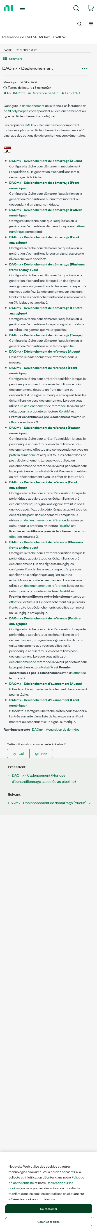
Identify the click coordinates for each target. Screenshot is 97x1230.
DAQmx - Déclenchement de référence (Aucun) (44, 351)
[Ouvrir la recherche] (79, 23)
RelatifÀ (64, 411)
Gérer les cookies (48, 1221)
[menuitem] (76, 9)
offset (13, 422)
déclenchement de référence (45, 405)
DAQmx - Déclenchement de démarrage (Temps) (46, 334)
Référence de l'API (45, 92)
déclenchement (33, 105)
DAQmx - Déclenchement (43, 124)
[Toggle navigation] (23, 8)
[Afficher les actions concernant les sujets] (84, 68)
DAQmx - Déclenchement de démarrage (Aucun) (45, 160)
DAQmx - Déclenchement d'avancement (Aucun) (45, 683)
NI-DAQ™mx (16, 92)
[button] (45, 58)
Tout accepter (48, 1208)
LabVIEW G (73, 92)
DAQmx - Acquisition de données (55, 729)
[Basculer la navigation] (91, 23)
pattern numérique (22, 454)
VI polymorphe (18, 110)
